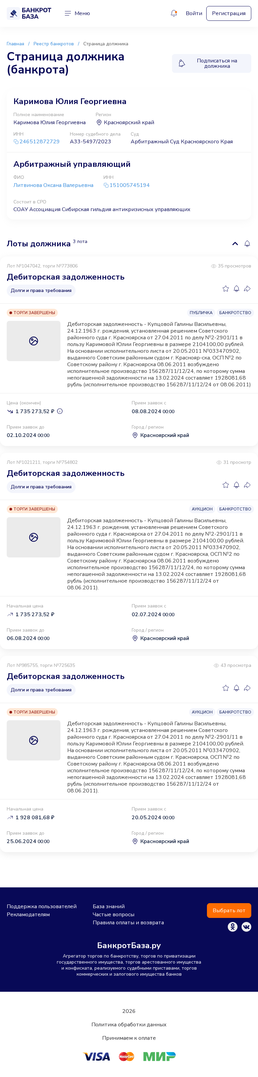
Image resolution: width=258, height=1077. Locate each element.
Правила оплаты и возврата (128, 922)
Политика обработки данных (129, 1024)
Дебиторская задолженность (66, 277)
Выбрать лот (229, 910)
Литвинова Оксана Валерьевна (53, 185)
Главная (15, 44)
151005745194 (130, 185)
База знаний (109, 906)
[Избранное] (226, 289)
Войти (194, 13)
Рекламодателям (28, 914)
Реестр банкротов (54, 44)
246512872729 (39, 141)
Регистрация (229, 13)
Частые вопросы (113, 914)
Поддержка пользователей (42, 906)
